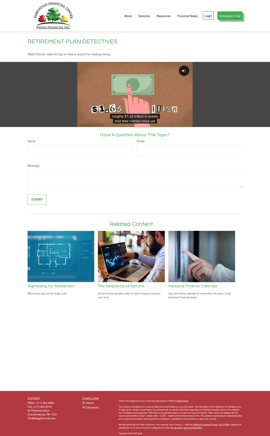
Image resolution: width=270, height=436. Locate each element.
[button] (128, 15)
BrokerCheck (182, 400)
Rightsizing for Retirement (51, 286)
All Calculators (90, 407)
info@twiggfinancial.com (42, 418)
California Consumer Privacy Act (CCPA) (211, 424)
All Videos (88, 403)
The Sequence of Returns (121, 286)
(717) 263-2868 (45, 403)
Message (33, 165)
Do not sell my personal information (186, 427)
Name (31, 141)
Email (140, 141)
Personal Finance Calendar (192, 286)
